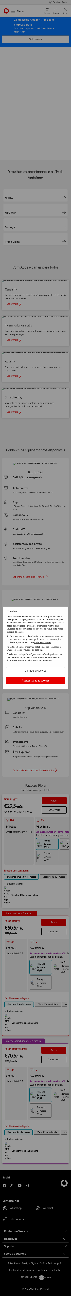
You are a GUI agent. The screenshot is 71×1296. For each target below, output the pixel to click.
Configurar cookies (35, 670)
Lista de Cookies (17, 647)
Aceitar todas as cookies (35, 680)
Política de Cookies (42, 642)
